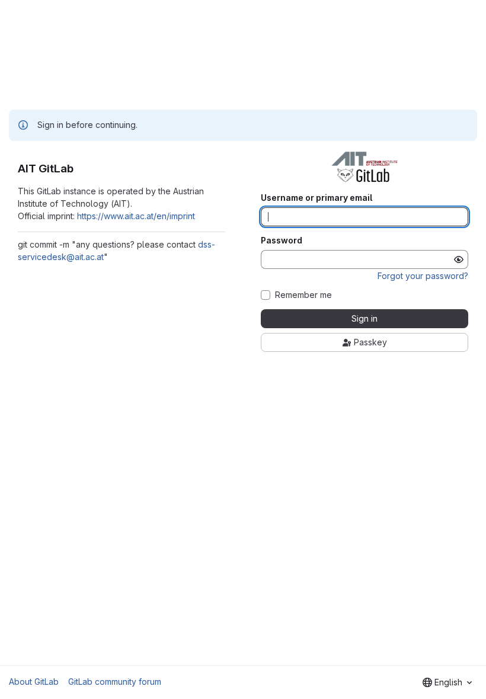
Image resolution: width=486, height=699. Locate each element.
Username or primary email (316, 198)
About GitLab (34, 681)
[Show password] (458, 259)
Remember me (303, 295)
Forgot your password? (423, 276)
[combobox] (447, 682)
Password (281, 240)
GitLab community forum (114, 681)
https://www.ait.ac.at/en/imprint (136, 216)
